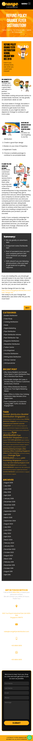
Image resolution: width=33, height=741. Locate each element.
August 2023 (8, 556)
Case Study (8, 319)
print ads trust (18, 458)
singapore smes (17, 467)
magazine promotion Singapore (19, 446)
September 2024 (10, 521)
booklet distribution (12, 414)
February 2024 (9, 543)
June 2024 (7, 530)
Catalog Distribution (11, 322)
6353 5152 (16, 592)
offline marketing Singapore (20, 451)
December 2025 (9, 502)
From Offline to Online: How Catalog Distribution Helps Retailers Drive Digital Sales (16, 396)
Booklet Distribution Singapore (15, 415)
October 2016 (8, 568)
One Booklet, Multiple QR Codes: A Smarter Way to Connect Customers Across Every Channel (17, 382)
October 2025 (9, 508)
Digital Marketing (10, 328)
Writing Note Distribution (12, 357)
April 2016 (7, 575)
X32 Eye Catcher (10, 360)
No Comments (17, 32)
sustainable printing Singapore (9, 469)
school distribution (8, 467)
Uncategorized (9, 350)
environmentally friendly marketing (19, 430)
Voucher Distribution (11, 354)
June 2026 (7, 489)
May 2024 (7, 533)
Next (27, 308)
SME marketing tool (26, 467)
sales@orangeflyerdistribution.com (16, 632)
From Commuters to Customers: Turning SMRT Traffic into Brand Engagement (15, 404)
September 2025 (10, 511)
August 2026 (8, 483)
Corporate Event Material (10, 423)
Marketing (6, 449)
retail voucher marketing (21, 465)
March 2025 (8, 517)
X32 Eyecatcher (9, 363)
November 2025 (9, 505)
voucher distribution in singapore (22, 471)
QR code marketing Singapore (17, 463)
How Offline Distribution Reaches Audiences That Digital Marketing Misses (15, 389)
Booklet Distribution (10, 315)
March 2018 (8, 559)
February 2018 (9, 562)
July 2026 (7, 486)
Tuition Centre (7, 30)
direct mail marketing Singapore (18, 425)
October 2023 (9, 552)
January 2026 (9, 499)
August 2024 (8, 524)
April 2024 (7, 537)
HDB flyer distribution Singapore (14, 442)
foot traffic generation (14, 440)
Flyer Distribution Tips (11, 338)
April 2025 (7, 514)
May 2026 (7, 492)
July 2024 (7, 527)
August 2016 (8, 571)
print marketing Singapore (14, 459)
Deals (6, 325)
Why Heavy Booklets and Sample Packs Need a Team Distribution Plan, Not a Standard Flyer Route (17, 374)
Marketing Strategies (15, 449)
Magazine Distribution (11, 341)
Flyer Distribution (10, 331)
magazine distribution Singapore (17, 444)
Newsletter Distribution (12, 344)
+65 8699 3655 (16, 646)
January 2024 (9, 546)
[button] (29, 737)
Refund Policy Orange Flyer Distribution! (16, 20)
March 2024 (8, 540)
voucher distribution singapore (9, 474)
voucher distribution (9, 472)
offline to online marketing (11, 453)
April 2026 (7, 495)
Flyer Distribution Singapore (12, 436)
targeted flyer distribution (22, 469)
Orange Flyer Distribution (11, 456)
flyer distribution (10, 434)
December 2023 (9, 549)
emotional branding (7, 430)
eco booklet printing (24, 428)
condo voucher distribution (22, 421)
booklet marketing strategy (18, 419)
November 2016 (9, 565)
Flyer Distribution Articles (12, 335)
